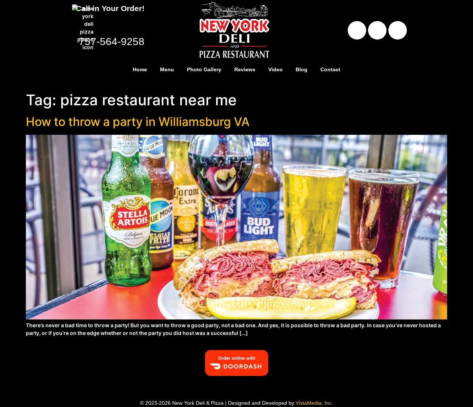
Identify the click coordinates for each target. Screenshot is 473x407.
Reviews (244, 69)
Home (140, 69)
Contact (330, 69)
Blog (301, 69)
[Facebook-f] (357, 30)
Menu (167, 69)
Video (275, 69)
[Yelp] (377, 30)
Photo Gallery (204, 69)
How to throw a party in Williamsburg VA (137, 121)
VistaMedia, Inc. (314, 403)
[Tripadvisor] (397, 30)
